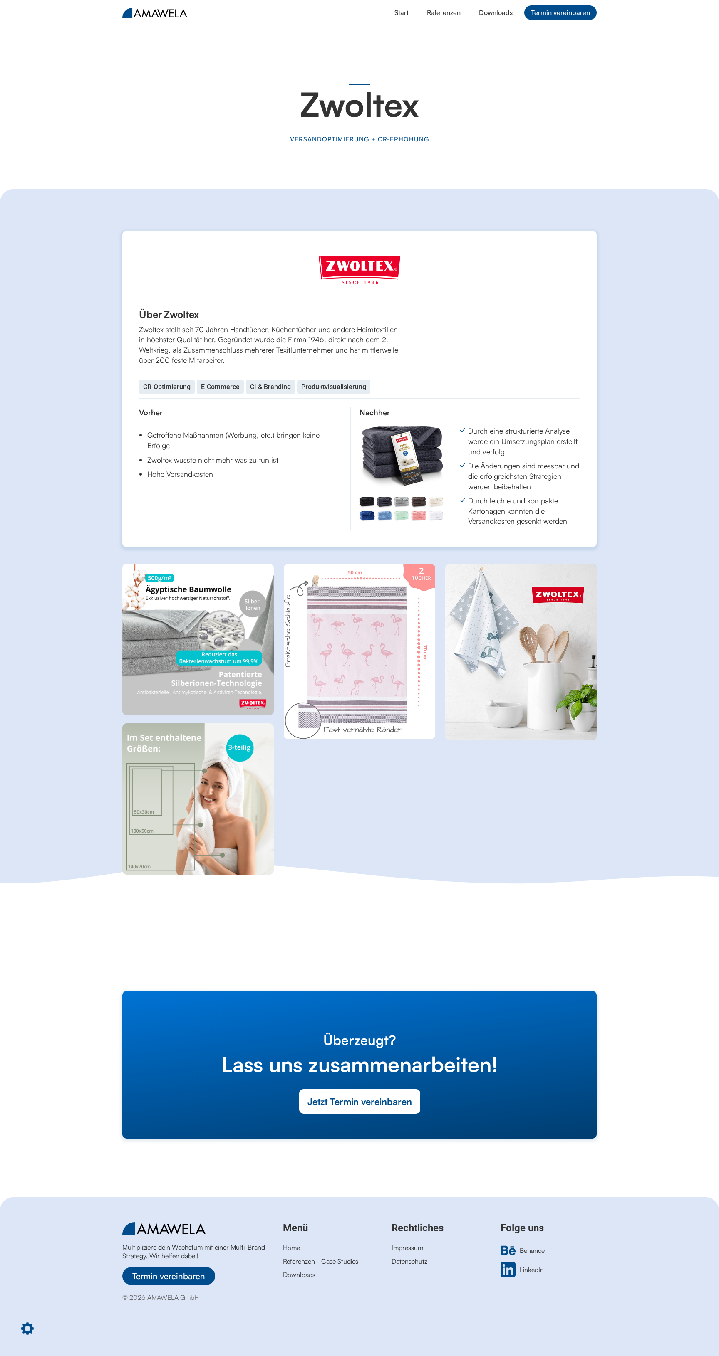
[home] (246, 13)
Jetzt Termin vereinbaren (359, 1101)
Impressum (407, 1247)
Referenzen (444, 12)
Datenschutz (409, 1261)
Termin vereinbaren (560, 12)
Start (401, 12)
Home (291, 1247)
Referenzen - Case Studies (320, 1261)
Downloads (496, 12)
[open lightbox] (198, 639)
